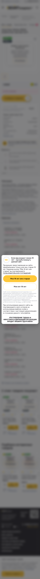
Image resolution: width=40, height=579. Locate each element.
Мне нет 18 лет (20, 287)
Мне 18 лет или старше (20, 279)
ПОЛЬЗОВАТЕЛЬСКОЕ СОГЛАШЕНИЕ (17, 273)
